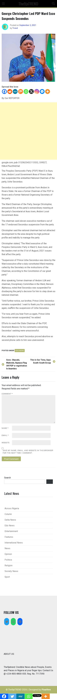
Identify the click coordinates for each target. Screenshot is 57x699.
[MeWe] (15, 91)
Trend (15, 28)
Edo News (19, 351)
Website (6, 443)
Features (9, 537)
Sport (7, 577)
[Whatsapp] (26, 91)
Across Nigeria (12, 508)
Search (7, 477)
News (7, 548)
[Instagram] (36, 91)
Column (8, 514)
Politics (8, 559)
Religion (8, 565)
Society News (11, 571)
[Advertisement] (28, 131)
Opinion (8, 554)
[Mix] (20, 91)
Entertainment (11, 531)
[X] (31, 91)
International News (14, 542)
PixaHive (46, 689)
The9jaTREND (28, 4)
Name (5, 428)
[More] (47, 91)
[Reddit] (9, 91)
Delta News (10, 520)
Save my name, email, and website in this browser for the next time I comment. (28, 451)
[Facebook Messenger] (42, 91)
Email (5, 435)
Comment (7, 394)
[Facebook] (4, 91)
